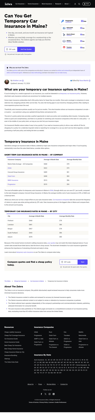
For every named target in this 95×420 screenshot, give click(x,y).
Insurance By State (42, 355)
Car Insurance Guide (11, 339)
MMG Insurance (13, 180)
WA (65, 365)
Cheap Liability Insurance (12, 332)
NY (79, 362)
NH (70, 362)
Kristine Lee (17, 80)
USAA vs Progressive (67, 346)
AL (46, 360)
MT (62, 362)
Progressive (11, 184)
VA (62, 365)
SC (45, 365)
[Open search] (79, 4)
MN (52, 362)
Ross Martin (84, 80)
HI (76, 360)
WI (71, 365)
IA (84, 360)
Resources (9, 327)
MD (43, 362)
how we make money (61, 72)
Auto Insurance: (39, 360)
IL (80, 360)
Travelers (67, 335)
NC (82, 362)
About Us (30, 384)
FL (70, 360)
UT (57, 365)
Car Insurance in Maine (37, 281)
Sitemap (7, 359)
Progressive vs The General (53, 346)
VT (59, 365)
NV (68, 362)
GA (73, 360)
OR (38, 365)
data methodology (36, 72)
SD (48, 365)
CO (60, 360)
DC (65, 360)
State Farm (11, 176)
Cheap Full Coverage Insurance (14, 335)
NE (65, 362)
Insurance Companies (44, 327)
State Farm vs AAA (83, 340)
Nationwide (82, 335)
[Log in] (75, 4)
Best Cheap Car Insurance (12, 345)
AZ (51, 360)
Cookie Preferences (60, 402)
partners (15, 70)
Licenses (51, 402)
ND (85, 362)
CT (62, 360)
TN (51, 365)
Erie (65, 332)
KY (35, 362)
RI (43, 365)
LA (38, 362)
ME (41, 362)
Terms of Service (34, 402)
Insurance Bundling (10, 355)
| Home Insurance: (81, 365)
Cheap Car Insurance (20, 281)
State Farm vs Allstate (53, 340)
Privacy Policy (44, 402)
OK (35, 365)
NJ (73, 362)
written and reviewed (63, 70)
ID (78, 360)
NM (76, 362)
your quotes (51, 243)
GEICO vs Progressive (67, 340)
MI (49, 362)
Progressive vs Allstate (83, 346)
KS (87, 360)
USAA (9, 168)
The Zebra (7, 281)
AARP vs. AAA (38, 339)
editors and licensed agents (14, 72)
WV (68, 365)
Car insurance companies (61, 200)
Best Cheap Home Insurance (13, 349)
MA (47, 362)
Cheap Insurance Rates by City (14, 352)
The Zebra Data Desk (11, 362)
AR (54, 360)
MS (55, 362)
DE (68, 360)
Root (50, 332)
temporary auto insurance (24, 252)
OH (88, 362)
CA (57, 360)
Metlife (81, 332)
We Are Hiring (51, 384)
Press (40, 384)
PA (41, 365)
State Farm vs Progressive (38, 343)
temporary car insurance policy (70, 93)
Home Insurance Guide (11, 342)
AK (49, 360)
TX (54, 365)
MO (59, 362)
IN (82, 360)
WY (73, 365)
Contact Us (64, 384)
